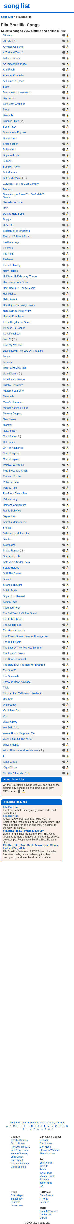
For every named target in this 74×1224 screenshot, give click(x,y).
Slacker (7, 539)
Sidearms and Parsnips (16, 533)
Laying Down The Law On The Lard (23, 350)
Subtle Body (10, 590)
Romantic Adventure (14, 504)
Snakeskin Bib (11, 556)
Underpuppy (10, 704)
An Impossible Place (15, 63)
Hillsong (44, 1140)
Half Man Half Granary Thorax (20, 276)
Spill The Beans (12, 573)
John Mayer (17, 1195)
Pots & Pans (10, 487)
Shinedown (17, 1198)
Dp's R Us (8, 225)
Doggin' (7, 219)
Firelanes (8, 259)
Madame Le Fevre (13, 390)
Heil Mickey (9, 293)
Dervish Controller (13, 202)
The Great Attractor (14, 630)
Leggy (6, 356)
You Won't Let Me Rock (16, 773)
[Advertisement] (37, 906)
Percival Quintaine (13, 464)
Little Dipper (10, 373)
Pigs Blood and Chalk (15, 470)
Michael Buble (47, 1176)
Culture (44, 1218)
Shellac (7, 527)
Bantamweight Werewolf (16, 92)
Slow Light (9, 544)
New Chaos (9, 419)
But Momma (10, 172)
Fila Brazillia (10, 807)
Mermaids (8, 396)
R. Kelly (44, 1198)
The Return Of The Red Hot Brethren (24, 664)
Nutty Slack (9, 430)
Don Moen (45, 1146)
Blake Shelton (18, 1167)
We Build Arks (11, 727)
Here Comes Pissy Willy (17, 310)
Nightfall (7, 424)
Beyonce (44, 1202)
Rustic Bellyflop (12, 510)
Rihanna (44, 1179)
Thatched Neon (11, 607)
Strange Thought (12, 584)
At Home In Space (13, 81)
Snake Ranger (11, 550)
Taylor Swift (46, 1172)
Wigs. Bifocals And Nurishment (20, 750)
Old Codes (9, 442)
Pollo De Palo (11, 482)
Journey (15, 1202)
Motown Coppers (12, 413)
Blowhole (8, 115)
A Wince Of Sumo (13, 46)
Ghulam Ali (45, 1214)
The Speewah (11, 676)
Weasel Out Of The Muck (17, 739)
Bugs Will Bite (11, 155)
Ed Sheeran (46, 1162)
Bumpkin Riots (11, 166)
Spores (7, 579)
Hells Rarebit (10, 299)
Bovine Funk (10, 138)
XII (4, 756)
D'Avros (7, 189)
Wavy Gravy (10, 721)
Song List (7, 16)
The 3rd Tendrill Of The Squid (20, 613)
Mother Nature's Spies (15, 407)
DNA (5, 208)
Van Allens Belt (11, 710)
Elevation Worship (49, 1150)
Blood (6, 109)
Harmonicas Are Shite (15, 282)
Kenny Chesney (19, 1153)
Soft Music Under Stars (16, 562)
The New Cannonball (14, 659)
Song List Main (18, 1122)
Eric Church (17, 1160)
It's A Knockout (11, 333)
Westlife (44, 1166)
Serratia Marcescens (15, 522)
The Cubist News (12, 619)
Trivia (6, 687)
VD (5, 716)
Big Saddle (9, 98)
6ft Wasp (8, 35)
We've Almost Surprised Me (19, 733)
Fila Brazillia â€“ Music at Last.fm (23, 830)
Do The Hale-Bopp (13, 213)
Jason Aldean (18, 1143)
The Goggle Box (12, 624)
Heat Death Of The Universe (19, 287)
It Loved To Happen (14, 327)
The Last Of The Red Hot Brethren (22, 647)
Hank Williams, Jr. (20, 1146)
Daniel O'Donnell (49, 1211)
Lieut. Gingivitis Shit (14, 367)
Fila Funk (8, 253)
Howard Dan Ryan (13, 316)
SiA (41, 1186)
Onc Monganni (11, 459)
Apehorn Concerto (13, 75)
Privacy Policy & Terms (52, 1122)
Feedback (33, 1122)
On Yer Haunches (13, 447)
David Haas (46, 1143)
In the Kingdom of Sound (17, 322)
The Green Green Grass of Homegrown (25, 636)
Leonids (7, 362)
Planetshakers (47, 1153)
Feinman (8, 247)
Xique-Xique (10, 767)
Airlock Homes (11, 58)
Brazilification (10, 143)
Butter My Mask (12, 178)
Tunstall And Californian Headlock (22, 693)
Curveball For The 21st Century (21, 183)
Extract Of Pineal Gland (16, 236)
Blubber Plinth (11, 121)
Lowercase (17, 1205)
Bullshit (7, 160)
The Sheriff (9, 670)
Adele (43, 1169)
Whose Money (11, 744)
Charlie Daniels (19, 1140)
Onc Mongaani (11, 453)
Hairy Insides (10, 270)
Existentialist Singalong (16, 230)
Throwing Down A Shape (17, 681)
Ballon (6, 86)
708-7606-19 (10, 41)
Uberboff (8, 699)
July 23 (7, 339)
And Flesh (9, 69)
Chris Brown (46, 1195)
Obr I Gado (9, 436)
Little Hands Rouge (14, 379)
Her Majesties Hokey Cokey (19, 305)
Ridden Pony (10, 499)
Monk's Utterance (13, 402)
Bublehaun (9, 149)
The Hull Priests (12, 641)
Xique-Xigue (10, 761)
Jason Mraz (46, 1182)
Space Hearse (11, 567)
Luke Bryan (17, 1156)
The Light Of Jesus (14, 653)
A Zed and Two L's (13, 52)
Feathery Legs (11, 242)
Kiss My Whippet (12, 345)
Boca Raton (9, 126)
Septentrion (9, 516)
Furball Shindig (11, 265)
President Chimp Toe (15, 493)
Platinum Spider (12, 476)
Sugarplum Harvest (14, 596)
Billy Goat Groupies (14, 103)
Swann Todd (10, 601)
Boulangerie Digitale (14, 132)
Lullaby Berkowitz (13, 385)
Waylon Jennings (20, 1163)
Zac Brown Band (20, 1150)
